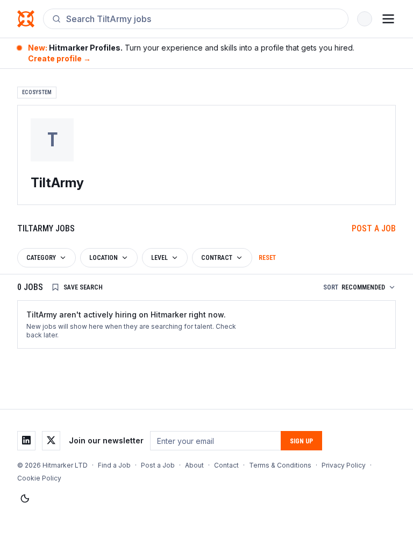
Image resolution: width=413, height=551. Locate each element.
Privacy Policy (344, 465)
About (194, 465)
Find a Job (114, 465)
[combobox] (202, 18)
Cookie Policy (39, 478)
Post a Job (374, 228)
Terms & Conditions (280, 465)
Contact (226, 465)
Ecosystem (37, 92)
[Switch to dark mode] (24, 498)
